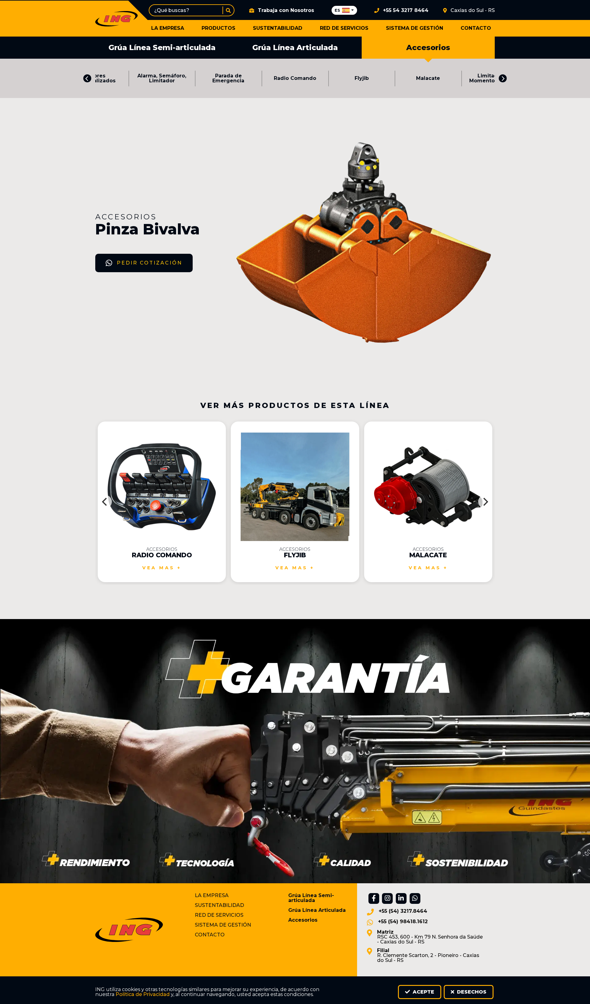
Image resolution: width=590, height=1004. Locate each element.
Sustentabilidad (277, 28)
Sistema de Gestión (414, 28)
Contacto (476, 28)
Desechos (470, 992)
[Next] (503, 78)
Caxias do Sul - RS (472, 10)
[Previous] (87, 78)
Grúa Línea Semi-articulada (161, 47)
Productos (218, 28)
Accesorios (428, 47)
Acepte (422, 992)
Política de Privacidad (143, 994)
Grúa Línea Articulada (295, 47)
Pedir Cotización (149, 263)
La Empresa (167, 28)
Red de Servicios (344, 28)
